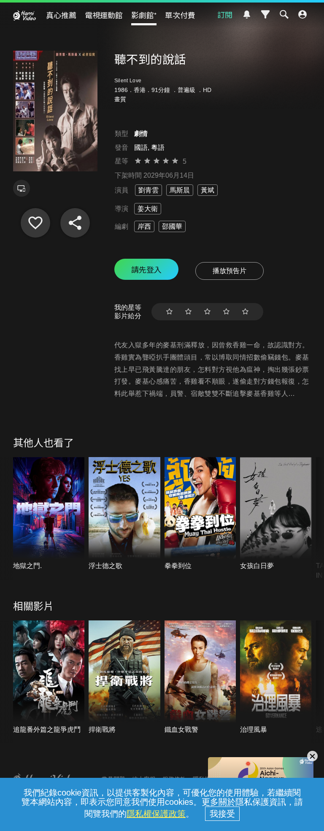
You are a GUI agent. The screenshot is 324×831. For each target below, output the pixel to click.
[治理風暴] (276, 677)
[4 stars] (226, 311)
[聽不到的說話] (35, 223)
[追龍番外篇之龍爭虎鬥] (49, 677)
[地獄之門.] (49, 514)
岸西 (144, 226)
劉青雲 (148, 190)
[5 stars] (245, 311)
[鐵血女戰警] (200, 677)
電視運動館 (104, 14)
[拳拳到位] (200, 514)
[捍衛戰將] (124, 677)
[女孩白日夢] (276, 514)
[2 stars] (188, 311)
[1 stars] (169, 311)
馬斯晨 (180, 190)
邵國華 (172, 226)
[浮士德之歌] (124, 514)
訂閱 (224, 14)
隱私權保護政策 (156, 813)
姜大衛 (148, 208)
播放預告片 (229, 270)
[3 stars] (207, 311)
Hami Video (24, 15)
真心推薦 (61, 14)
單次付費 (180, 14)
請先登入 (146, 269)
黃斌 (207, 190)
